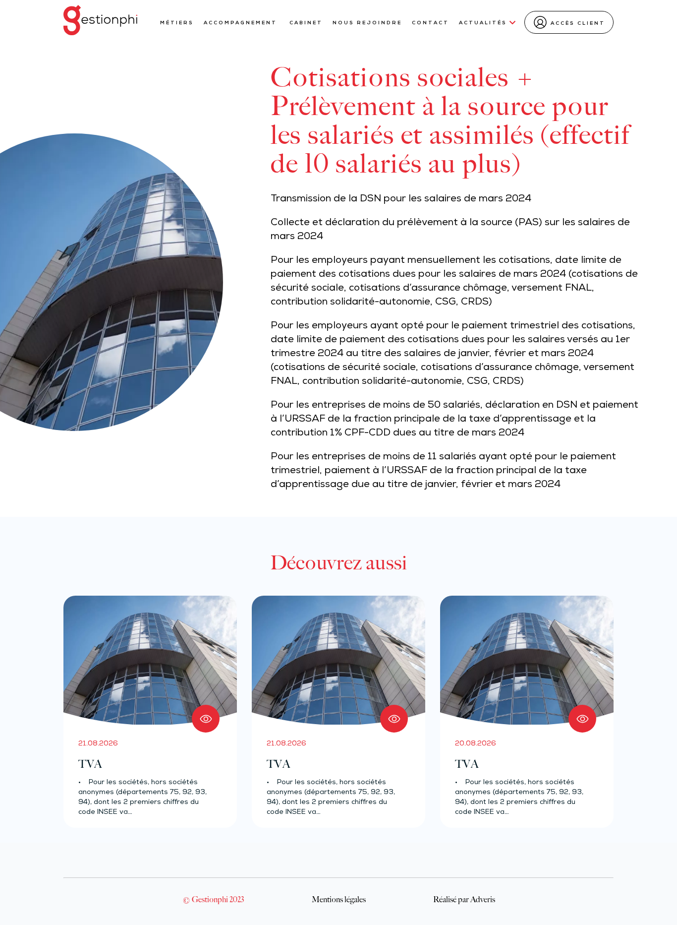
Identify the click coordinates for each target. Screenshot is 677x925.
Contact (430, 23)
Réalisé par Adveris (464, 899)
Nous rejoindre (367, 23)
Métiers (177, 23)
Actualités (483, 23)
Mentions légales (339, 899)
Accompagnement (242, 23)
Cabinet (306, 23)
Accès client (578, 23)
